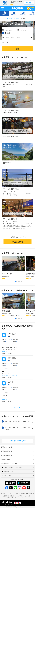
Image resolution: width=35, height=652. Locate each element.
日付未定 (7, 33)
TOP (3, 18)
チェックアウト (24, 28)
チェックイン (8, 28)
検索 (17, 49)
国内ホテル (10, 18)
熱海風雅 (4, 351)
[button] (17, 37)
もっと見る (16, 407)
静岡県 (17, 18)
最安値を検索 (17, 242)
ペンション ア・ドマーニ (9, 375)
